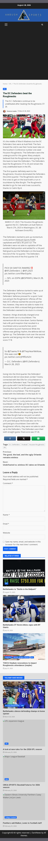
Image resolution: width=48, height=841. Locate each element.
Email (6, 523)
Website (6, 533)
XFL (5, 89)
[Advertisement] (24, 54)
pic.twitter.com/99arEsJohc (18, 273)
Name (6, 514)
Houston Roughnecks (36, 445)
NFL (6, 619)
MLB (6, 779)
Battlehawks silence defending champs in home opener (24, 694)
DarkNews (36, 832)
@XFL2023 (28, 270)
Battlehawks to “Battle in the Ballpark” (24, 572)
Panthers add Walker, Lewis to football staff (24, 806)
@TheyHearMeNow (31, 351)
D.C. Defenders (14, 445)
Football (24, 445)
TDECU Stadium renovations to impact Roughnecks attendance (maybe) (24, 646)
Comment (8, 483)
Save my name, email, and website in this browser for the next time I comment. (23, 543)
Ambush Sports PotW (25, 239)
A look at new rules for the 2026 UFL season (24, 733)
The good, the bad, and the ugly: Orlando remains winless (22, 455)
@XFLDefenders (12, 270)
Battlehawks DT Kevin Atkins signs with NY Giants (24, 608)
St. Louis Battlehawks (12, 705)
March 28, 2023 (12, 364)
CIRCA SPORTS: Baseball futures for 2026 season (24, 768)
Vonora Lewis (11, 111)
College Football (10, 817)
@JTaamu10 (13, 351)
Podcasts (8, 657)
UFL (22, 705)
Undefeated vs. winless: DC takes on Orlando (24, 463)
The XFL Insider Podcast (21, 657)
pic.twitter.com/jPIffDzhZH (18, 356)
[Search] (42, 24)
